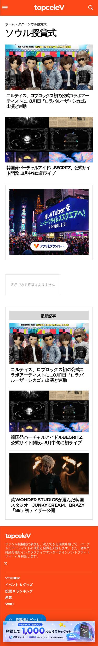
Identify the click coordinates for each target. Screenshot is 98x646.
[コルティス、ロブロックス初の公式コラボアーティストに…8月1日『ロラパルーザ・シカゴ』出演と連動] (49, 67)
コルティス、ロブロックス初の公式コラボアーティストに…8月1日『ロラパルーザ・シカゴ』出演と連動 (48, 101)
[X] (6, 564)
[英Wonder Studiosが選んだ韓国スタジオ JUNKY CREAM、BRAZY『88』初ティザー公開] (49, 473)
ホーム (10, 24)
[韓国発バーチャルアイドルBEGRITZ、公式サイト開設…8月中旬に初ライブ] (49, 139)
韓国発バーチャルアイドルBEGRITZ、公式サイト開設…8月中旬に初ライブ (48, 170)
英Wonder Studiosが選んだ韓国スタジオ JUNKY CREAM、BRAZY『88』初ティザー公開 (47, 505)
